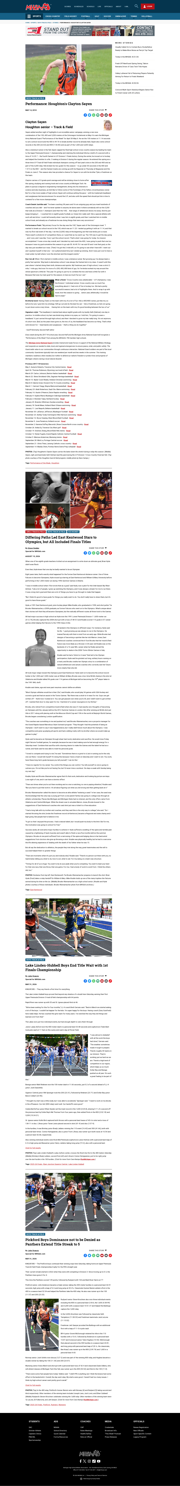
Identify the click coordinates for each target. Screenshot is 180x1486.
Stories (55, 22)
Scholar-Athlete (35, 1431)
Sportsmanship (35, 1440)
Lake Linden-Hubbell (76, 1164)
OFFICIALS (138, 1421)
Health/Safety (85, 1434)
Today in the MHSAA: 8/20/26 (127, 83)
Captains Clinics (35, 1434)
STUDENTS (34, 1421)
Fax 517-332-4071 (91, 1470)
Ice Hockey (73, 532)
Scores (67, 7)
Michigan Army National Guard (40, 343)
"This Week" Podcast (113, 1434)
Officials (108, 7)
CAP (82, 1427)
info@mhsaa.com (102, 1470)
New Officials (138, 1431)
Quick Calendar (60, 1434)
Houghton (55, 463)
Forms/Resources (61, 1437)
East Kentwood (36, 890)
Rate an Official (86, 1437)
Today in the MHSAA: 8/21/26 (127, 57)
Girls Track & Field (35, 532)
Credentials (109, 1427)
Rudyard (54, 1405)
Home (27, 22)
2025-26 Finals (36, 1164)
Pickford (46, 1405)
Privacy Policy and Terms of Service (97, 1475)
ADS (56, 1421)
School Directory (60, 1431)
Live (99, 7)
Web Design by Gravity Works (91, 1478)
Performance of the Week (40, 463)
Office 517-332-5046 (79, 1470)
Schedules (78, 7)
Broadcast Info (111, 1431)
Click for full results (33, 1148)
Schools (90, 7)
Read (69, 367)
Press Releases (111, 1437)
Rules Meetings (86, 1431)
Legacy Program (139, 1437)
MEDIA (108, 1421)
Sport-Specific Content (142, 1434)
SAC (30, 1427)
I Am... (127, 7)
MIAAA (56, 1427)
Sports (33, 22)
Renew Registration (141, 1427)
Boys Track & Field (44, 22)
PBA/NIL (32, 1437)
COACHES (85, 1421)
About (118, 7)
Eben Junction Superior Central (55, 1164)
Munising (62, 1405)
